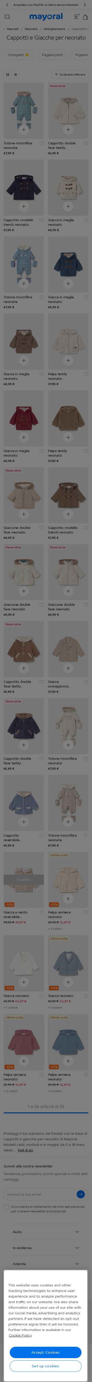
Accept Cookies (45, 1352)
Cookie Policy (20, 1335)
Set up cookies (45, 1366)
